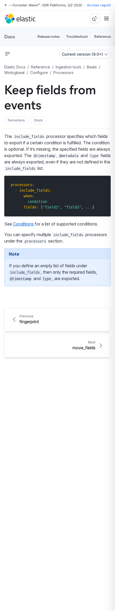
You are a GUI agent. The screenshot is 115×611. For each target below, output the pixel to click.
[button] (16, 120)
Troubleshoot (77, 36)
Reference (102, 36)
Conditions (23, 224)
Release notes (48, 36)
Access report (99, 5)
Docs (9, 36)
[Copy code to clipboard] (102, 184)
